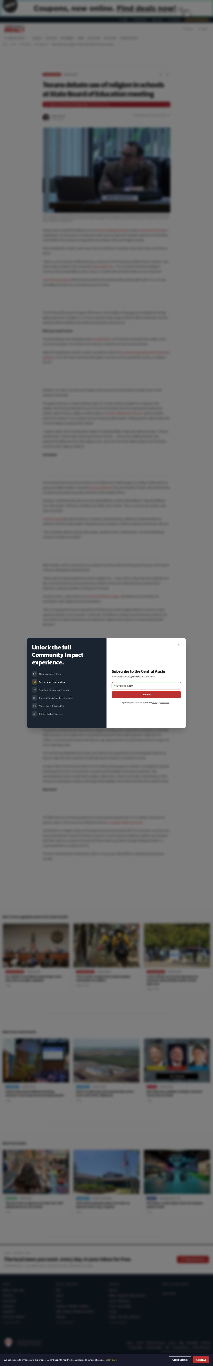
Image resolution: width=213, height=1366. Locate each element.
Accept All (201, 1360)
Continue (146, 694)
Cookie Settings (180, 1360)
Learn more (111, 1360)
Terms (154, 702)
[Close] (178, 644)
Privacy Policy (165, 702)
